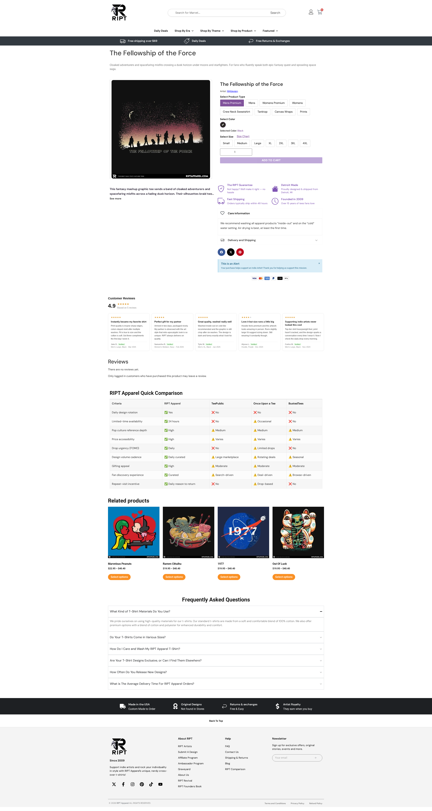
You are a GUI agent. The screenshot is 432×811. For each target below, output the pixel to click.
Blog (227, 763)
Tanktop (262, 111)
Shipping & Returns (236, 757)
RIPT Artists (185, 746)
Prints (303, 111)
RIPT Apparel (123, 803)
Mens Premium (232, 103)
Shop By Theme (210, 31)
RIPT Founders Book (190, 786)
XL (270, 143)
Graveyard (184, 769)
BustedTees (296, 403)
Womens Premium (273, 103)
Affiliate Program (188, 757)
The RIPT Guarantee (239, 185)
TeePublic (217, 403)
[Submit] (315, 758)
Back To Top (216, 720)
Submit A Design (188, 752)
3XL (293, 143)
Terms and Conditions (275, 803)
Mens (252, 103)
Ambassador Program (191, 763)
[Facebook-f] (123, 784)
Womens (297, 103)
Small (226, 143)
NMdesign (232, 91)
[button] (221, 252)
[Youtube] (160, 784)
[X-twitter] (114, 784)
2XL (281, 143)
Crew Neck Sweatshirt (236, 111)
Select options (119, 577)
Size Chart (243, 136)
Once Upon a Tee (264, 403)
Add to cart (271, 160)
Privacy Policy (297, 803)
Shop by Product (241, 31)
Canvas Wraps (284, 111)
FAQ (227, 746)
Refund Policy (315, 803)
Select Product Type (232, 97)
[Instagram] (132, 784)
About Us (183, 775)
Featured (268, 31)
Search (275, 12)
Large (257, 143)
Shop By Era (182, 31)
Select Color (227, 119)
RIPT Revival (185, 780)
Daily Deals (161, 31)
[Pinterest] (142, 784)
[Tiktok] (151, 784)
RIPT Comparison (235, 769)
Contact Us (232, 752)
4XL (305, 143)
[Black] (223, 125)
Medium (242, 143)
